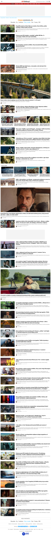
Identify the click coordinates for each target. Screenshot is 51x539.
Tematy (36, 22)
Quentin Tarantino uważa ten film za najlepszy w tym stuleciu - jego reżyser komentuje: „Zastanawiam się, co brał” (25, 159)
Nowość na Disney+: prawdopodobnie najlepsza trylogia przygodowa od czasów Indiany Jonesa (33, 171)
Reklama (32, 529)
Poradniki (33, 3)
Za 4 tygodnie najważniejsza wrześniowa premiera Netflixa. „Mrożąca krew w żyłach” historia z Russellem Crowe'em (25, 305)
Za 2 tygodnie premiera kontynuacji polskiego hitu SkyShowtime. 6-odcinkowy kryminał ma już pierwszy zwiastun (25, 512)
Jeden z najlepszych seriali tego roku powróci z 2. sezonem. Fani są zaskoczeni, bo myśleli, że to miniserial (20, 171)
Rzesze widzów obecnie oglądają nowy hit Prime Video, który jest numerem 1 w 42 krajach (25, 88)
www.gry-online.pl (3, 17)
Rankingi (21, 3)
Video (36, 3)
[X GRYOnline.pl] (21, 526)
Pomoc (42, 529)
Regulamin (11, 529)
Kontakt (39, 529)
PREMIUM (12, 3)
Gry (19, 3)
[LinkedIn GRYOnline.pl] (25, 526)
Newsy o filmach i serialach (13, 17)
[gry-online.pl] (25, 1)
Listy (24, 3)
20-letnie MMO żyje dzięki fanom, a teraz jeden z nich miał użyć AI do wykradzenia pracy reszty (25, 68)
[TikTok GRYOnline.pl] (22, 526)
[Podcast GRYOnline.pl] (24, 526)
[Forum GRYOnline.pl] (27, 526)
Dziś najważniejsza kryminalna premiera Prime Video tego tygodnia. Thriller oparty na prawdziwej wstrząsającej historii (25, 314)
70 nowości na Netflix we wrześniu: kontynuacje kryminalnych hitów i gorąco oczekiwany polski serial (25, 285)
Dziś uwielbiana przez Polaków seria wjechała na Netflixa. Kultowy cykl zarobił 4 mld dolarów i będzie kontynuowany (25, 399)
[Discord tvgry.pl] (35, 526)
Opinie (31, 3)
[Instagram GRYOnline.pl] (20, 526)
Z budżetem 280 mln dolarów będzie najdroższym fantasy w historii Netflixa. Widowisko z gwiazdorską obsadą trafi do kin (33, 121)
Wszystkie (13, 22)
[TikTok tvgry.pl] (32, 526)
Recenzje (27, 3)
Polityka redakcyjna (16, 529)
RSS (39, 22)
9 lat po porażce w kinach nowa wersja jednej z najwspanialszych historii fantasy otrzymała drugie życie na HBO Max (25, 408)
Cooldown (20, 22)
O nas (9, 529)
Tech (32, 22)
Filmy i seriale (27, 22)
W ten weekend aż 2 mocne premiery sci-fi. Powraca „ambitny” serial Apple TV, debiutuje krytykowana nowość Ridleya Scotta (25, 333)
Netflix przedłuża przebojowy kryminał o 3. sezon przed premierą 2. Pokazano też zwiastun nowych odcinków (25, 502)
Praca (37, 529)
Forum (39, 3)
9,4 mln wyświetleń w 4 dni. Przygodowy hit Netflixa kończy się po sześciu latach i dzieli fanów (25, 484)
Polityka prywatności (22, 529)
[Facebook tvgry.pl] (36, 526)
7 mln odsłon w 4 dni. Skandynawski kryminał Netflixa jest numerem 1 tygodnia (25, 427)
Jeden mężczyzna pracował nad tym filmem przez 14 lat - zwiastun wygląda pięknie (25, 361)
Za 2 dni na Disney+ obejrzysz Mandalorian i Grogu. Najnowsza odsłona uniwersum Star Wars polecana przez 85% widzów (25, 109)
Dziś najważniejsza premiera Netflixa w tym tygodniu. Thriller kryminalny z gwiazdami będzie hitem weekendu (25, 343)
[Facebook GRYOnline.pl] (18, 526)
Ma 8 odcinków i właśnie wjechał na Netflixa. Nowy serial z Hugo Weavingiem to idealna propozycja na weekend (25, 371)
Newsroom (16, 3)
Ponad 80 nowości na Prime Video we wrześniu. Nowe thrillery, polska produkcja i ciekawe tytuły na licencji (25, 28)
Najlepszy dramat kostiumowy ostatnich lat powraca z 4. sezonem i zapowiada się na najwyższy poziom (25, 352)
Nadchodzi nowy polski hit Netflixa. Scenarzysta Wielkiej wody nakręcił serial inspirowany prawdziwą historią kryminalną (25, 446)
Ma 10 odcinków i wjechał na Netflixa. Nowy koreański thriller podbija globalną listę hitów (25, 47)
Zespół (35, 529)
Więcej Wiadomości (25, 518)
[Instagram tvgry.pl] (33, 526)
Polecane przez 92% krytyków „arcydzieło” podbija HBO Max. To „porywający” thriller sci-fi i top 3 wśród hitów (25, 38)
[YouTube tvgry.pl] (30, 526)
